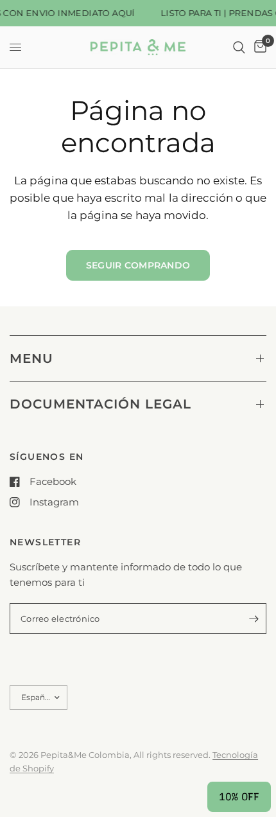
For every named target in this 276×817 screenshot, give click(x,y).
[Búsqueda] (239, 47)
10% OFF (239, 797)
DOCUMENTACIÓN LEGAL (100, 404)
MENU (31, 358)
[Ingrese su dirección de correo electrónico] (253, 618)
